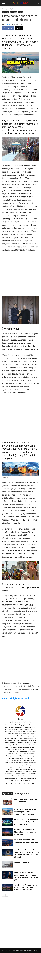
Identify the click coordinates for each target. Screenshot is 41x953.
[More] (26, 28)
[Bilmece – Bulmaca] (7, 864)
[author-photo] (20, 716)
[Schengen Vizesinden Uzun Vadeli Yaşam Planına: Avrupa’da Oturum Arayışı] (7, 811)
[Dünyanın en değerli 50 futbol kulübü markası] (7, 802)
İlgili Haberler (7, 794)
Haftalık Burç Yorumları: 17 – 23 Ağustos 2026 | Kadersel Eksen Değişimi (25, 832)
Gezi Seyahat (13, 12)
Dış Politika (13, 9)
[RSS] (25, 784)
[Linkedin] (16, 784)
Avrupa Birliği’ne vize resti (15, 698)
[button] (3, 3)
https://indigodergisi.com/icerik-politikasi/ (20, 722)
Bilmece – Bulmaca (21, 862)
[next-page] (6, 895)
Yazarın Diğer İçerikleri (21, 794)
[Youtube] (34, 784)
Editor (9, 24)
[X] (29, 784)
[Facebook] (7, 784)
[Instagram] (11, 784)
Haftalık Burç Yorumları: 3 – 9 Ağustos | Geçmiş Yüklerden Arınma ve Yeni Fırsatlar (25, 887)
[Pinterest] (20, 784)
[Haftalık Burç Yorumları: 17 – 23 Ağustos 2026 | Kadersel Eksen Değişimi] (7, 832)
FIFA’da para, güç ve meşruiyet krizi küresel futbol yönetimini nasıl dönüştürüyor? (26, 821)
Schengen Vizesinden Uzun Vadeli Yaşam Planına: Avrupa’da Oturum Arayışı (25, 811)
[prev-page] (3, 895)
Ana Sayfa (5, 9)
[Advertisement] (20, 275)
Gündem (21, 12)
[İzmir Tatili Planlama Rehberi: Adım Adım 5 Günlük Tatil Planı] (7, 842)
